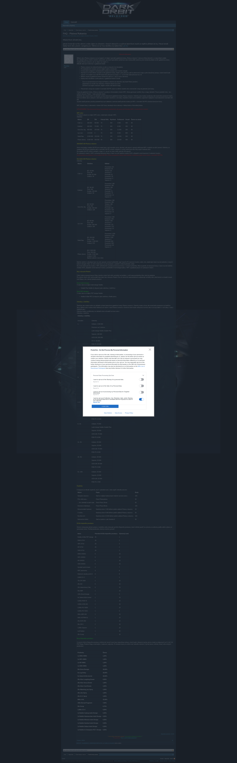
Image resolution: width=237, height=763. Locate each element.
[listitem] (118, 375)
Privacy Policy (129, 413)
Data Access (118, 413)
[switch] (141, 379)
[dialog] (118, 381)
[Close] (150, 350)
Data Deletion (108, 413)
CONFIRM (105, 406)
